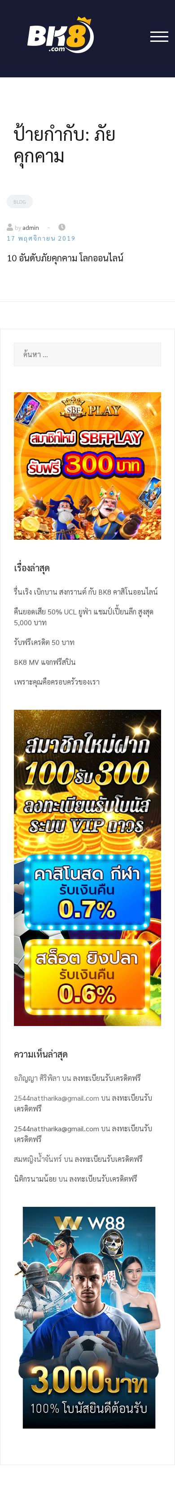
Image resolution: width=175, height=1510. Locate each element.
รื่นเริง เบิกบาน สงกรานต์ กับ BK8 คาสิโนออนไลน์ (86, 591)
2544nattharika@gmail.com (56, 1128)
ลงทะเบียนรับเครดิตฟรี (107, 1078)
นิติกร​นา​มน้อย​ (35, 1178)
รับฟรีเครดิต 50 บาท (44, 642)
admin (30, 227)
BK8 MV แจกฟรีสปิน (45, 662)
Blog (19, 201)
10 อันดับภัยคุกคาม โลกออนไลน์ (65, 258)
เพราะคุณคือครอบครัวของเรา (57, 681)
